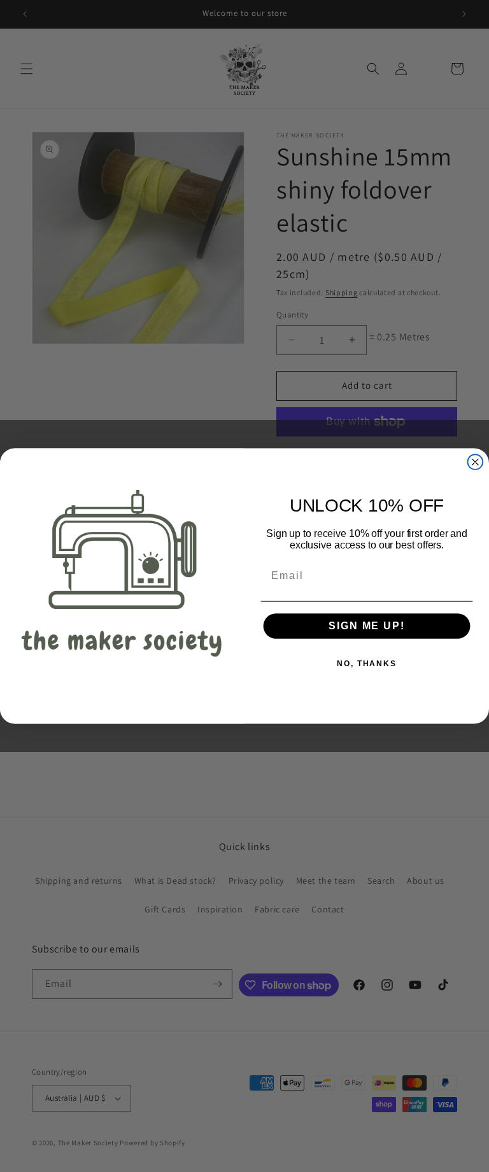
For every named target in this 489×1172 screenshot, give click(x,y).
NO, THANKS (367, 664)
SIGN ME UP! (366, 626)
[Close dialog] (475, 462)
